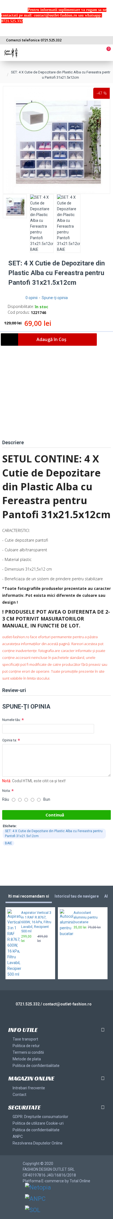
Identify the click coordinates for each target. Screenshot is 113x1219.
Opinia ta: (9, 740)
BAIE (8, 843)
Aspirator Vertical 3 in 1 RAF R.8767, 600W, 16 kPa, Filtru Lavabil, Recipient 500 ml (36, 922)
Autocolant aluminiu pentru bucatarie (86, 917)
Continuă (55, 815)
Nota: (6, 791)
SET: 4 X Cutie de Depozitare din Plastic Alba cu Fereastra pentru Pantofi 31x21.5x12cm (54, 833)
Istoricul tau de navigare (77, 896)
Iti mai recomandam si (28, 896)
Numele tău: (11, 720)
